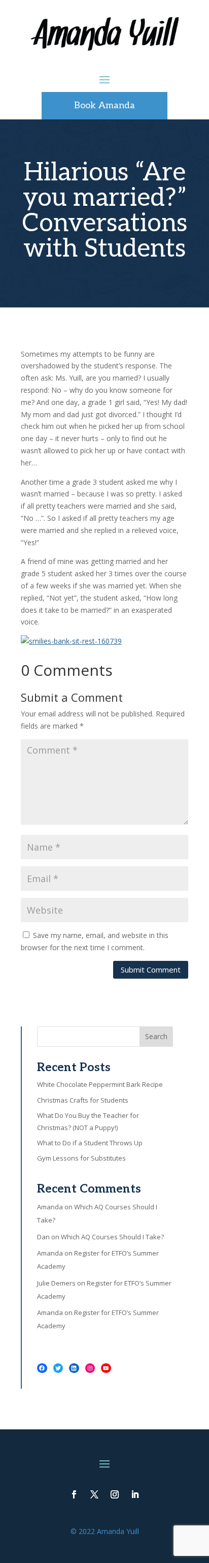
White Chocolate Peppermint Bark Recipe (100, 1084)
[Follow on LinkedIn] (135, 1494)
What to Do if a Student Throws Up (90, 1142)
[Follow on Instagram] (115, 1494)
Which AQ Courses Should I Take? (112, 1236)
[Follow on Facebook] (74, 1494)
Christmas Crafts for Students (82, 1100)
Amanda (50, 1206)
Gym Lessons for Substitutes (81, 1158)
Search (156, 1036)
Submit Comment (151, 969)
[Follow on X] (94, 1494)
